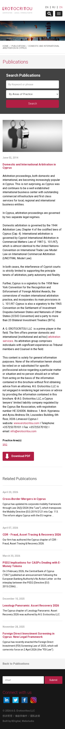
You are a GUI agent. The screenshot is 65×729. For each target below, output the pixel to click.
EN (46, 7)
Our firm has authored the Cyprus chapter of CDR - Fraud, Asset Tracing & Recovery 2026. (30, 541)
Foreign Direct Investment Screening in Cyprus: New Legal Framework (28, 635)
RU (53, 7)
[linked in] (6, 700)
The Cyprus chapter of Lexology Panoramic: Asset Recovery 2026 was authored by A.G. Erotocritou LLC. (31, 612)
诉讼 (5, 444)
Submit (53, 680)
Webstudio (28, 721)
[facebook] (24, 700)
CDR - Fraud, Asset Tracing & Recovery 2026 (32, 534)
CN (60, 7)
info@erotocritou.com (23, 431)
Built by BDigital (12, 721)
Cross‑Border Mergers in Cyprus (24, 499)
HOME (5, 46)
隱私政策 (35, 715)
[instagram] (34, 700)
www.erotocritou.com (26, 423)
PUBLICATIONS (18, 46)
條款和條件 (21, 715)
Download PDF (20, 456)
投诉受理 (7, 715)
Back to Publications (16, 663)
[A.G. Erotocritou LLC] (17, 8)
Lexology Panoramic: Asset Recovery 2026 (31, 605)
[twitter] (15, 700)
